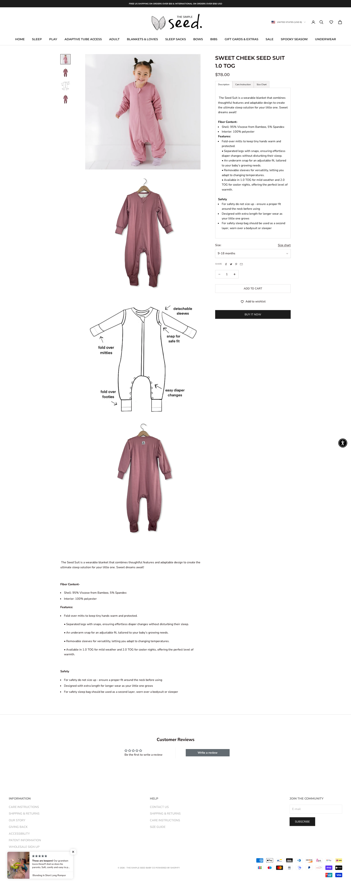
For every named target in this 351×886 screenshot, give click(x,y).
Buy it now (253, 314)
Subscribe (302, 821)
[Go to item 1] (65, 59)
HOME (20, 39)
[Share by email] (241, 264)
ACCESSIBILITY (19, 834)
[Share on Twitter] (231, 264)
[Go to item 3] (65, 85)
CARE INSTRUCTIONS (24, 807)
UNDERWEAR (325, 39)
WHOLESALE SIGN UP (24, 847)
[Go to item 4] (65, 99)
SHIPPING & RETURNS (24, 814)
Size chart (284, 245)
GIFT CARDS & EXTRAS (241, 39)
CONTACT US (159, 807)
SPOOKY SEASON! (294, 39)
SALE (269, 39)
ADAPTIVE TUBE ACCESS (83, 39)
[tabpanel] (253, 163)
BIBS (213, 39)
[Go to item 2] (65, 72)
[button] (331, 22)
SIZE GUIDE (157, 827)
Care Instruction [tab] (243, 84)
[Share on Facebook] (225, 264)
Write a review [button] (208, 753)
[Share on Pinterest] (236, 264)
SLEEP (37, 39)
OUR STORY (17, 820)
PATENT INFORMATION (25, 840)
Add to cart (253, 288)
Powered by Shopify (168, 867)
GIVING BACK (18, 827)
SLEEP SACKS (175, 39)
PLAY (53, 39)
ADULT (114, 39)
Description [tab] (223, 84)
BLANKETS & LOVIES (142, 39)
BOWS (198, 39)
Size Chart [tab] (262, 84)
